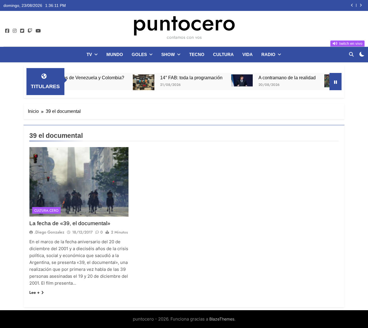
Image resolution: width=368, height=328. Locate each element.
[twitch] (30, 31)
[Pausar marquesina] (335, 81)
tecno (196, 54)
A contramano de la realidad (279, 77)
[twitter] (22, 31)
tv (89, 54)
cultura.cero (46, 210)
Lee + (34, 292)
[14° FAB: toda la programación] (136, 82)
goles (139, 54)
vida (247, 54)
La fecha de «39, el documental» (69, 223)
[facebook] (7, 31)
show (168, 54)
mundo (114, 54)
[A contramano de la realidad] (235, 80)
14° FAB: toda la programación (184, 77)
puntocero (184, 22)
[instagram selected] (14, 31)
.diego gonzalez (49, 232)
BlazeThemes (221, 319)
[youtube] (38, 31)
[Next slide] (361, 5)
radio (268, 54)
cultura (223, 54)
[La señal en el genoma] (328, 80)
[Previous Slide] (352, 5)
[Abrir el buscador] (351, 54)
